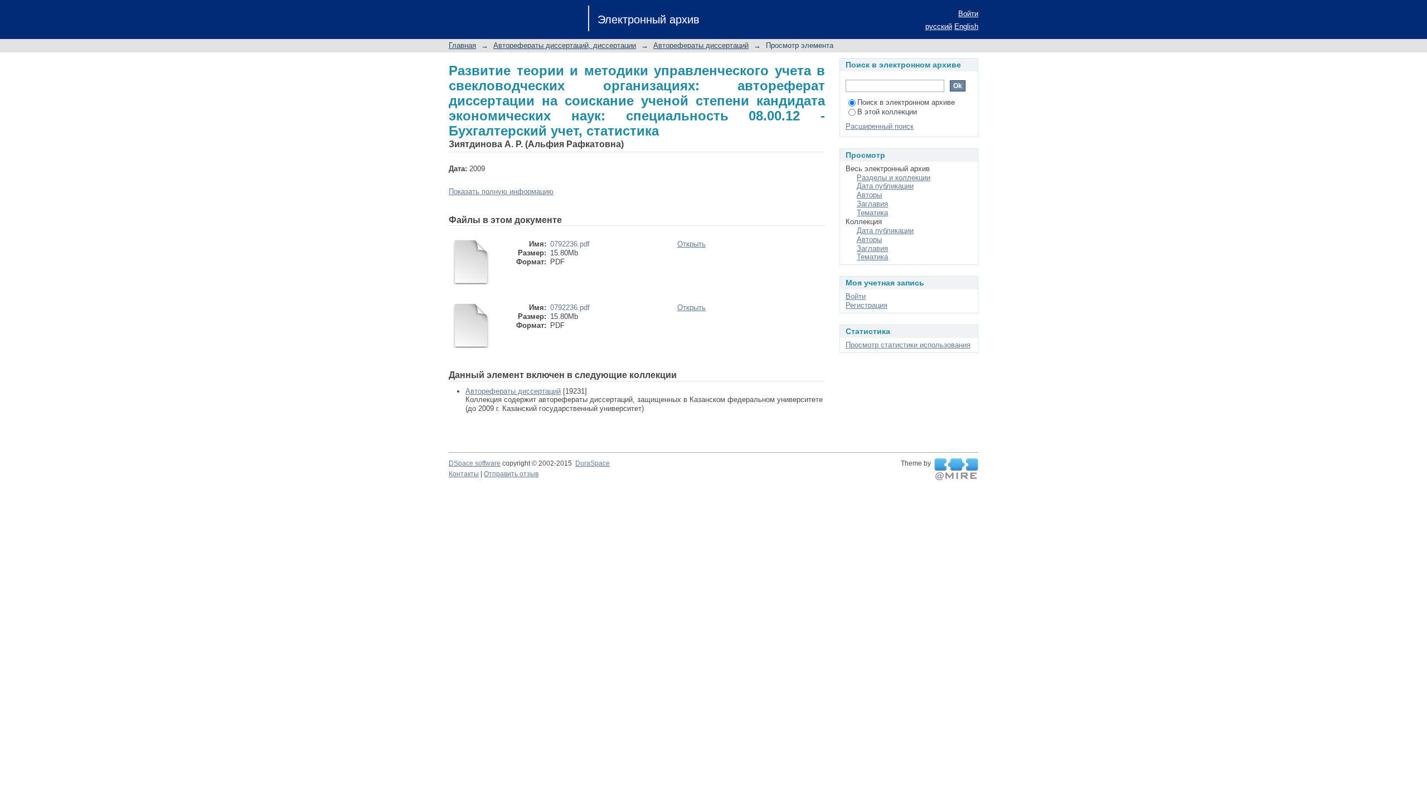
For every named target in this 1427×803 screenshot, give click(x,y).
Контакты (464, 474)
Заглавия (872, 204)
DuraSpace (592, 463)
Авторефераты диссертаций (701, 45)
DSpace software (475, 463)
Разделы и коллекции (893, 177)
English (966, 26)
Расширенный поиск (880, 126)
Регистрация (866, 305)
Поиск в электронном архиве (906, 102)
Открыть (691, 244)
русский (938, 26)
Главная (462, 45)
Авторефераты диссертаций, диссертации (564, 45)
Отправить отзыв (511, 474)
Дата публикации (885, 186)
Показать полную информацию (501, 191)
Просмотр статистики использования (908, 345)
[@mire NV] (956, 469)
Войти (968, 13)
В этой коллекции (887, 112)
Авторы (869, 195)
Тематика (872, 213)
